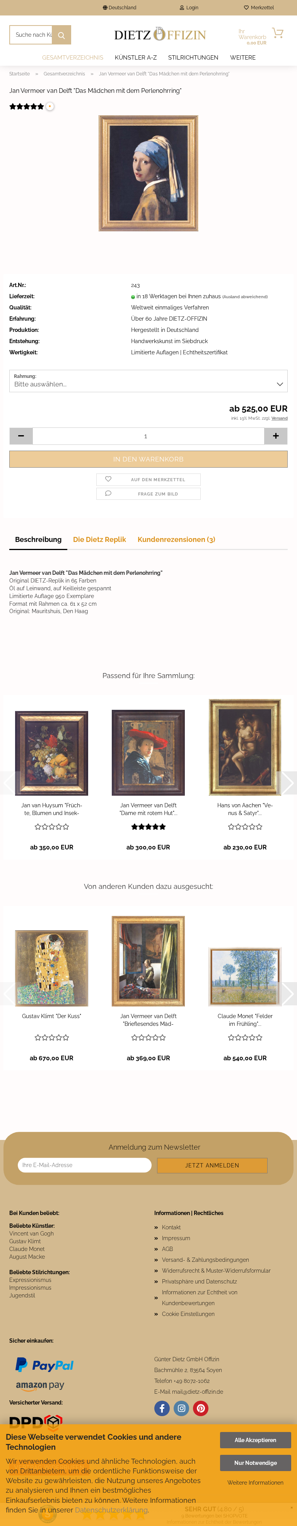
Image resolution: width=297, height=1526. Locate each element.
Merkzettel (261, 7)
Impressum (176, 1238)
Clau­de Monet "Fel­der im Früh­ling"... (245, 1020)
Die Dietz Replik (99, 539)
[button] (20, 436)
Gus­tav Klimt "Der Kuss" (51, 1016)
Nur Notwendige (255, 1463)
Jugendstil (22, 1295)
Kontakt (171, 1227)
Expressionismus (30, 1280)
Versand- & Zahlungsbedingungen (205, 1260)
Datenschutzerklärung (111, 1510)
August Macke (27, 1257)
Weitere (243, 57)
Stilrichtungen (193, 57)
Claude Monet (26, 1249)
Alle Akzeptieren (255, 1440)
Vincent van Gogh (31, 1233)
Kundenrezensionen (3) (176, 539)
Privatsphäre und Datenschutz (199, 1281)
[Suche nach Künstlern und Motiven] (61, 34)
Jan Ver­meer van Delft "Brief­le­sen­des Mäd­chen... (148, 1020)
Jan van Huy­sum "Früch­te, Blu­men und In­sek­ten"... (51, 809)
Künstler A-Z (136, 57)
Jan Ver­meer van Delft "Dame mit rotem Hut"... (148, 809)
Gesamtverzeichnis (72, 57)
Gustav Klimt (25, 1241)
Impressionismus (30, 1288)
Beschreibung (38, 539)
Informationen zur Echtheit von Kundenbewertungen (199, 1297)
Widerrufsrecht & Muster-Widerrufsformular (216, 1271)
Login (191, 7)
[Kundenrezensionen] (26, 111)
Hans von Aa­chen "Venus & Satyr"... (245, 809)
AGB (167, 1249)
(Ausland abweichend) (245, 296)
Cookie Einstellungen (188, 1314)
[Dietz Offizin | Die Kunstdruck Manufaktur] (161, 34)
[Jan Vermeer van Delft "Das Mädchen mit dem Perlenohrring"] (148, 173)
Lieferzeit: (21, 296)
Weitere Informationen (255, 1483)
